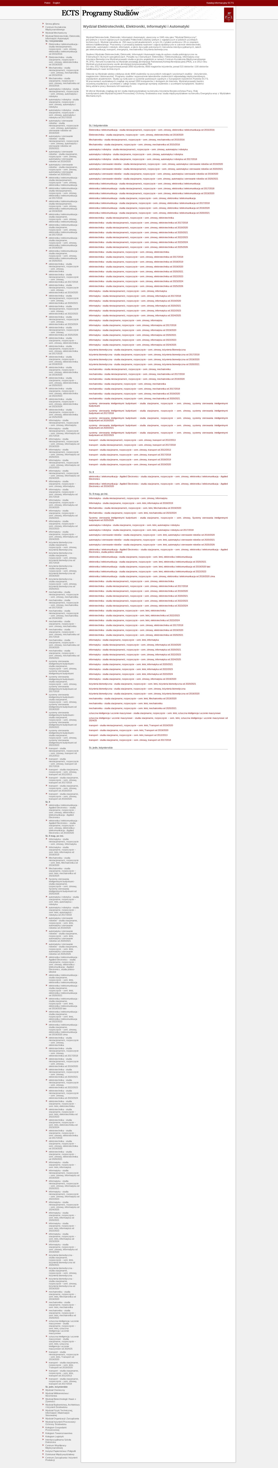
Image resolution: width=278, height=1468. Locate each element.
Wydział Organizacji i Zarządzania (62, 1418)
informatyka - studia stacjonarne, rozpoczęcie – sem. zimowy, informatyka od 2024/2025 (63, 535)
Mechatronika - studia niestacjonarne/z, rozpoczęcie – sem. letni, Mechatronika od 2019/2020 (64, 861)
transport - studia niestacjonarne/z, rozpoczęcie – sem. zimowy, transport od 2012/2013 (64, 752)
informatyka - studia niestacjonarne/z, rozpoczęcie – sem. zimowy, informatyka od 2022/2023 (64, 464)
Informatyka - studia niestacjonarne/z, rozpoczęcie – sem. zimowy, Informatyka (64, 841)
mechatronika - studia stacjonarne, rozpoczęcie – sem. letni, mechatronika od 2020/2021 (62, 1314)
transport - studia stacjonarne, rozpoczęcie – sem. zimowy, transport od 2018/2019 (64, 788)
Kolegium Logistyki (54, 1436)
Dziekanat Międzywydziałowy (59, 1454)
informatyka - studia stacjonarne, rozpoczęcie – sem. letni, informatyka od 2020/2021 (62, 1216)
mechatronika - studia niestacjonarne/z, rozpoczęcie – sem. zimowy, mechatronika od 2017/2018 (64, 604)
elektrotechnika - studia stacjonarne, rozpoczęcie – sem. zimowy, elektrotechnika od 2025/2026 (63, 413)
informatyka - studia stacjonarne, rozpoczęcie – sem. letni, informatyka (62, 1164)
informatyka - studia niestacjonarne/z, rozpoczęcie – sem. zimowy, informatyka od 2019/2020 (64, 443)
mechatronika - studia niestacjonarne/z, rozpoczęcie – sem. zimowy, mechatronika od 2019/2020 (64, 614)
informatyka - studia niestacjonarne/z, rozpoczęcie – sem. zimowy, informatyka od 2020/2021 (64, 453)
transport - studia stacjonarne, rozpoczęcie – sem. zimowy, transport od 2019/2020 (64, 796)
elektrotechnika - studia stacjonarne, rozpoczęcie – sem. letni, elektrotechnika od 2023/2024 (63, 1124)
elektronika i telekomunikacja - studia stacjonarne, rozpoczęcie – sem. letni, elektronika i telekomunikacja (64, 979)
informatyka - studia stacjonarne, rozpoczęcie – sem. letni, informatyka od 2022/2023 (62, 1227)
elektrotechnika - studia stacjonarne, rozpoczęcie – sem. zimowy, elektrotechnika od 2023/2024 (63, 403)
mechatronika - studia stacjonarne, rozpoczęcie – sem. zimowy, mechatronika (62, 623)
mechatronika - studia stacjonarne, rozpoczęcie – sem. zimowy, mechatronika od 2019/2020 (64, 644)
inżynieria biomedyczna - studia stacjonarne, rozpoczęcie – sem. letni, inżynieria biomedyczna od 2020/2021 (62, 1260)
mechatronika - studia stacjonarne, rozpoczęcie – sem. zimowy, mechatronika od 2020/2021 (64, 654)
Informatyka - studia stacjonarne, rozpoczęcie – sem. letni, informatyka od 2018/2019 (62, 851)
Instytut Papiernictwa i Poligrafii (60, 1451)
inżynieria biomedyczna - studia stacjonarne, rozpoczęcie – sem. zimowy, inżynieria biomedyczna (63, 1272)
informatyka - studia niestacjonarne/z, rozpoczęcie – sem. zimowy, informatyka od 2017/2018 (64, 432)
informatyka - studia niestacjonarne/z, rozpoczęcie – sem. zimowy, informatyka (64, 422)
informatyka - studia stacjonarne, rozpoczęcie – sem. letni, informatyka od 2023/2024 (62, 1237)
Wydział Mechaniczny (56, 33)
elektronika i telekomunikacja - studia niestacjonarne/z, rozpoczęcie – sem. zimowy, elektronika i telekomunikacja (64, 181)
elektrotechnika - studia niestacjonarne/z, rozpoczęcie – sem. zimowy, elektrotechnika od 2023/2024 (64, 320)
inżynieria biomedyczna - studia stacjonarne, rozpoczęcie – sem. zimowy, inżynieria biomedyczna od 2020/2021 (63, 584)
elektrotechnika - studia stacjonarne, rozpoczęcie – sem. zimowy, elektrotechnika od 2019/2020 (63, 371)
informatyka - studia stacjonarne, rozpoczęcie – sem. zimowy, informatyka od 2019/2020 (63, 504)
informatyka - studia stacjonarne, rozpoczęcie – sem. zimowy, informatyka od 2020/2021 (63, 514)
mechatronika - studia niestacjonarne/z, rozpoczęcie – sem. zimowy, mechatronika (64, 594)
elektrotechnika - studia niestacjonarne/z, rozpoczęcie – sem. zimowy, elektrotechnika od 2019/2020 (64, 289)
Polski (47, 3)
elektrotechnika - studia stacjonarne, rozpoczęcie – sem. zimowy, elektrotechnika (63, 340)
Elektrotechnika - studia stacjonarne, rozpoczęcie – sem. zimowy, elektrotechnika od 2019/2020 (63, 61)
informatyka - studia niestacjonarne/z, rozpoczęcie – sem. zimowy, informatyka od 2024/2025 (64, 474)
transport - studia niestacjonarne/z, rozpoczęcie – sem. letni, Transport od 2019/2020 (64, 1356)
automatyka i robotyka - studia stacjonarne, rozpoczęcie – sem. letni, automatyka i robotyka (64, 900)
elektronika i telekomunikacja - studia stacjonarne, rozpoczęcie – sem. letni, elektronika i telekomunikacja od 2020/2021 (64, 990)
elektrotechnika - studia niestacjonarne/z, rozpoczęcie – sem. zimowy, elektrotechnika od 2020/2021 (64, 299)
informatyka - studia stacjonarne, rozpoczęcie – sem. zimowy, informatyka (62, 483)
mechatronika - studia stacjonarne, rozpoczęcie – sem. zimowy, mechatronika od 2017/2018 (64, 633)
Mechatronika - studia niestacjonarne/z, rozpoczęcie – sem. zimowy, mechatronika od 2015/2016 (64, 71)
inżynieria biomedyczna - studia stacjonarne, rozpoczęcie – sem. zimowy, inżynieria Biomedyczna (63, 546)
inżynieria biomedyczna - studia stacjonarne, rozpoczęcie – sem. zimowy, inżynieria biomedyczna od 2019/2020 (63, 571)
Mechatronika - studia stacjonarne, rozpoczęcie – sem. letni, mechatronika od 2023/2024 (62, 872)
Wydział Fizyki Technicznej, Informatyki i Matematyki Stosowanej (59, 1413)
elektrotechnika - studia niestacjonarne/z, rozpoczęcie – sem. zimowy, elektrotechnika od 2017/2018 (64, 278)
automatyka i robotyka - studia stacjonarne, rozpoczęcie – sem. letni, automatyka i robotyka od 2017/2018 (64, 911)
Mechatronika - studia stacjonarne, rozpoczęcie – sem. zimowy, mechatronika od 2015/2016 (64, 82)
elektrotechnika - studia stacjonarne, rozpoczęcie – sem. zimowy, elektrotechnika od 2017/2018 (63, 350)
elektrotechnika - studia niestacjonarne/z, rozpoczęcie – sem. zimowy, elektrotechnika (64, 268)
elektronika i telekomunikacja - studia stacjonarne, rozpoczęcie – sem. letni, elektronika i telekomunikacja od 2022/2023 (64, 1016)
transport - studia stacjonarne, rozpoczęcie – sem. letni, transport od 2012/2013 (64, 1373)
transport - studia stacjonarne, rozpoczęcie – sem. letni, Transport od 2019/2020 (64, 1365)
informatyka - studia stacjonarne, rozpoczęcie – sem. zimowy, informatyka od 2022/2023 (63, 525)
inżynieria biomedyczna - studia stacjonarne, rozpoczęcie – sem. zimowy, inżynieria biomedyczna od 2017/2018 (63, 558)
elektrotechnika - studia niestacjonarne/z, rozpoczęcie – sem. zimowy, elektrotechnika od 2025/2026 (64, 331)
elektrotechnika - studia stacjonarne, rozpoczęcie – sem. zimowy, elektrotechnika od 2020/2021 (63, 381)
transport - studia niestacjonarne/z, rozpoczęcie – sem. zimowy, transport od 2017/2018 (64, 762)
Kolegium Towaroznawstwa (58, 1433)
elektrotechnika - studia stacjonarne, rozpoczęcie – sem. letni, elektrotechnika (62, 1103)
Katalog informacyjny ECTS (220, 3)
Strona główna (52, 24)
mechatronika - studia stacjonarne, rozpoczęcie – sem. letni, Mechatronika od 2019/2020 (62, 1295)
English (56, 3)
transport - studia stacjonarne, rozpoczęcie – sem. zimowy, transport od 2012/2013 (64, 772)
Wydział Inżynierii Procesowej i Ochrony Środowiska (60, 1423)
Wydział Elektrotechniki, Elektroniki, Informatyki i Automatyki (62, 37)
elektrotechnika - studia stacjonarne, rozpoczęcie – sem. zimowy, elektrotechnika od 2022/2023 (63, 392)
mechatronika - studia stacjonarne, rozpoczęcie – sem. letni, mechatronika (62, 1304)
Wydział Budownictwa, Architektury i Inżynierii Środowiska (62, 1405)
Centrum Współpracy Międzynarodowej (55, 1446)
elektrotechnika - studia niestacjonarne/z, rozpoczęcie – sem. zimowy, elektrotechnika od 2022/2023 (64, 310)
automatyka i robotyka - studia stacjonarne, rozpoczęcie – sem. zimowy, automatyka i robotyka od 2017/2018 (64, 114)
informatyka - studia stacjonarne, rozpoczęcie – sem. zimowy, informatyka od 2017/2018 (63, 493)
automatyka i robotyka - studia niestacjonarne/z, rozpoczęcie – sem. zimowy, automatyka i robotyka (64, 92)
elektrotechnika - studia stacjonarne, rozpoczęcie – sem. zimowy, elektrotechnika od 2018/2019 (63, 360)
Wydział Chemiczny (55, 1390)
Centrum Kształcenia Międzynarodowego (55, 28)
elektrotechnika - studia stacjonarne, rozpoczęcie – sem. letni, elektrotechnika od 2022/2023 (63, 1113)
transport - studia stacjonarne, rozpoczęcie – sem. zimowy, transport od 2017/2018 (64, 780)
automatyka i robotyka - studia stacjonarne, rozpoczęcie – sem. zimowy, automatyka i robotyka (64, 103)
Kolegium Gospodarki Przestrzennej (56, 1428)
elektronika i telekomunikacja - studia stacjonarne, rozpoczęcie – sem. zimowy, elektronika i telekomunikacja (64, 218)
